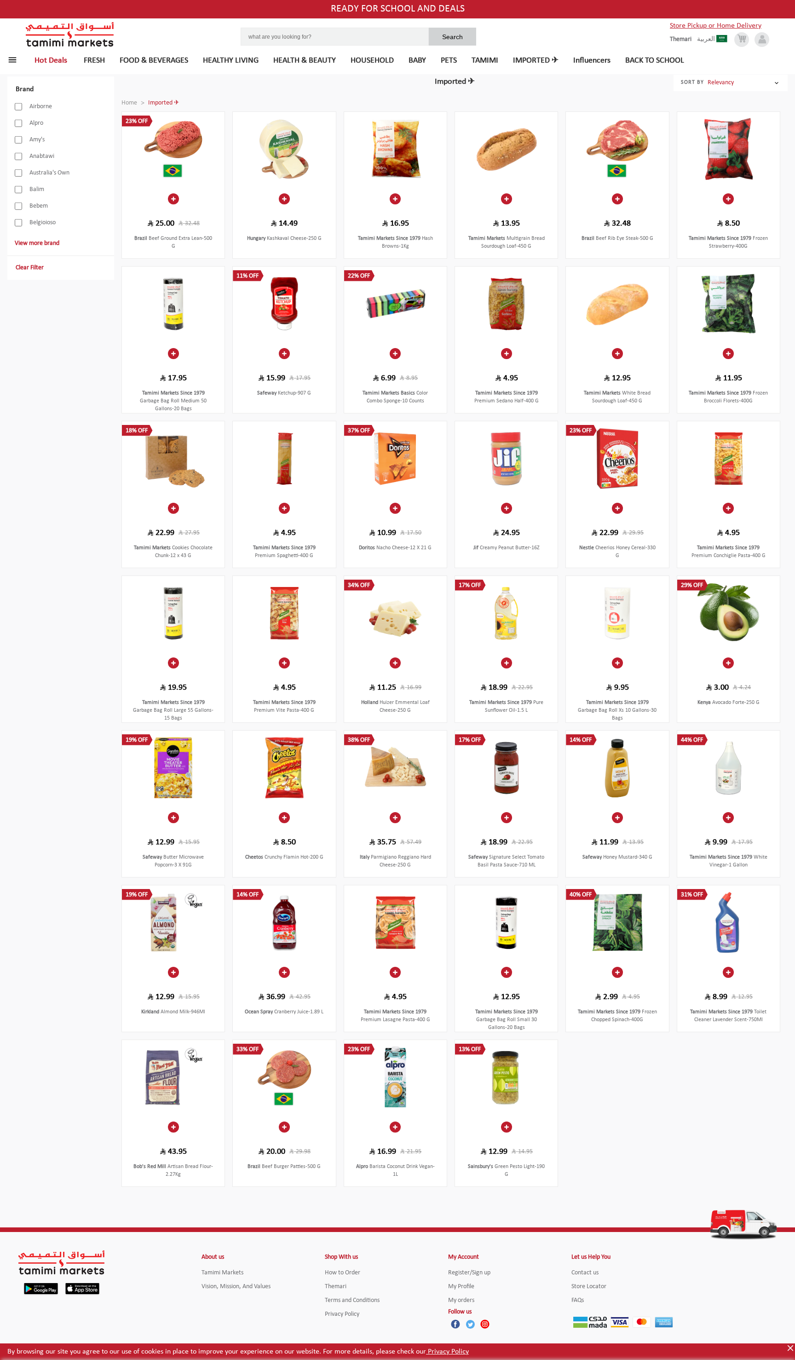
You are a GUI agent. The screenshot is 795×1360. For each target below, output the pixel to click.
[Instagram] (485, 1324)
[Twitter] (470, 1324)
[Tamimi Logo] (70, 34)
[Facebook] (455, 1324)
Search (452, 37)
